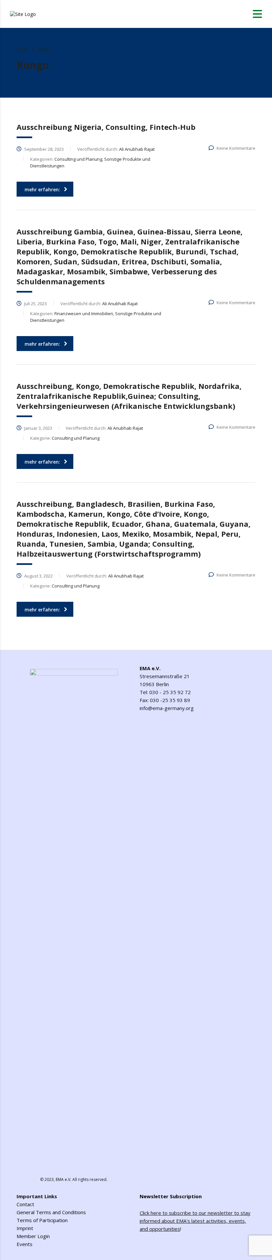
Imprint (25, 1228)
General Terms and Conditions (51, 1212)
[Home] (23, 13)
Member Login (33, 1236)
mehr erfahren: (42, 189)
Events (25, 1244)
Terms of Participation (42, 1220)
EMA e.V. (63, 1179)
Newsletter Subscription (171, 1196)
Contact (25, 1204)
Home (22, 49)
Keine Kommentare (236, 148)
